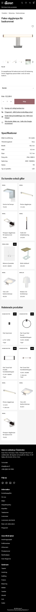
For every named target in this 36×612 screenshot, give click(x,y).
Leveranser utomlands (8, 520)
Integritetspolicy (6, 505)
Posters (3, 580)
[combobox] (22, 88)
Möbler (3, 587)
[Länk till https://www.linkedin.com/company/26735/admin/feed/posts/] (10, 483)
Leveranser (4, 516)
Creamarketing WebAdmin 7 (21, 610)
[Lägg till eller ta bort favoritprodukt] (33, 26)
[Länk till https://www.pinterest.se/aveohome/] (14, 483)
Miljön (3, 501)
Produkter (4, 13)
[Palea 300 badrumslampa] (18, 41)
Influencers (4, 547)
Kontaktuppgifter (6, 493)
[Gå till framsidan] (9, 3)
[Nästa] (33, 62)
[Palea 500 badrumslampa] (21, 62)
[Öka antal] (11, 101)
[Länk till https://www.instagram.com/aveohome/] (6, 483)
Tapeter (3, 568)
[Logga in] (30, 3)
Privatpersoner (5, 551)
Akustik (3, 595)
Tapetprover (5, 512)
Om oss (3, 497)
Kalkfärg (3, 576)
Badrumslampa (20, 13)
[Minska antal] (3, 101)
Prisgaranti (4, 528)
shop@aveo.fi (5, 466)
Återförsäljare (5, 555)
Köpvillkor (4, 508)
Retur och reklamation (8, 524)
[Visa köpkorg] (34, 3)
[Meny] (2, 3)
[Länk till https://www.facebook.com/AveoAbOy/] (3, 483)
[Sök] (22, 3)
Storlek (4, 88)
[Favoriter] (26, 3)
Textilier (3, 591)
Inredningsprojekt (6, 539)
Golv (2, 599)
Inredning (4, 572)
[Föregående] (3, 62)
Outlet (3, 603)
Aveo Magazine (6, 559)
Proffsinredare (5, 543)
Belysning (11, 13)
